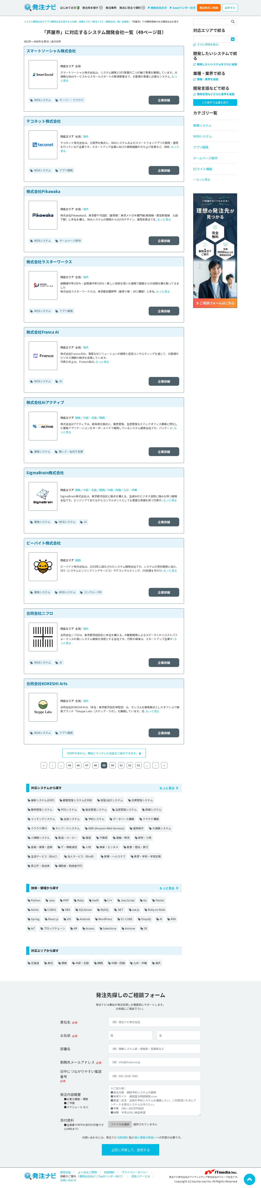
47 (86, 765)
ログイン (230, 8)
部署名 (65, 1048)
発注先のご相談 (208, 8)
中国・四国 (114, 490)
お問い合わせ (68, 1180)
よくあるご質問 (87, 1172)
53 (138, 765)
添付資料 (67, 1120)
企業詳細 (164, 100)
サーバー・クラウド (71, 100)
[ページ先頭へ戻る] (249, 1179)
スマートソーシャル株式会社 (51, 50)
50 (112, 765)
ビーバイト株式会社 (43, 543)
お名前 (65, 1035)
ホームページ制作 (70, 240)
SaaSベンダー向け (110, 1176)
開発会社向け (87, 1176)
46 (78, 765)
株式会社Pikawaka (43, 191)
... (61, 765)
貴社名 (65, 1021)
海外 (86, 136)
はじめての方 (68, 8)
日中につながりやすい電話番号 (80, 1074)
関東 (78, 418)
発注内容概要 (70, 1094)
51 (121, 765)
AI (60, 381)
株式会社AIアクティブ (45, 402)
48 (95, 765)
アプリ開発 (66, 170)
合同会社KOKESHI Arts (46, 683)
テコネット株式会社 (43, 121)
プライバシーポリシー (135, 1172)
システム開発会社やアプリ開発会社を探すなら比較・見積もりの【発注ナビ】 (64, 21)
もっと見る (164, 219)
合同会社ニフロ (39, 613)
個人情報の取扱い (145, 1137)
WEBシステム (42, 100)
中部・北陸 (90, 418)
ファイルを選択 (120, 1124)
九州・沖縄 (130, 490)
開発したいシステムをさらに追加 (216, 64)
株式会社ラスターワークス (49, 261)
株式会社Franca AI (42, 332)
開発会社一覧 (113, 21)
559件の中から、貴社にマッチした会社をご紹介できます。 (103, 753)
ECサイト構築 (202, 169)
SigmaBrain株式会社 (45, 472)
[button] (215, 178)
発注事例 (111, 8)
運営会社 (65, 1172)
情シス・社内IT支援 (70, 451)
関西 (102, 418)
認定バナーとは (140, 1176)
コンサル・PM (92, 592)
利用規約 (122, 1137)
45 (69, 765)
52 (129, 765)
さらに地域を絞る (207, 44)
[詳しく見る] (215, 250)
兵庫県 (125, 21)
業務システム (42, 451)
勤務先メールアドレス (77, 1062)
